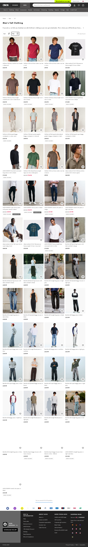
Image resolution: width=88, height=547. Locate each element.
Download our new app (63, 1)
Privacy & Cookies (70, 545)
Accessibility (82, 545)
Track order (26, 521)
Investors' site (42, 525)
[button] (72, 525)
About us (41, 517)
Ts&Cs (77, 545)
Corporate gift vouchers (60, 522)
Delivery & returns (27, 524)
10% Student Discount (28, 529)
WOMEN (15, 5)
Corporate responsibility (45, 522)
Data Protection (27, 534)
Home (4, 18)
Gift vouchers (58, 520)
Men (10, 18)
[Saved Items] (79, 5)
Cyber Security (42, 527)
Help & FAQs (76, 1)
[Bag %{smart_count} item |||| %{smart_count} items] (83, 5)
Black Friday (58, 525)
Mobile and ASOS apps (60, 517)
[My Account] (74, 5)
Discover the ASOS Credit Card (61, 531)
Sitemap (25, 531)
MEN (25, 5)
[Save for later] (20, 59)
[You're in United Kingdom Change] (83, 1)
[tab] (5, 10)
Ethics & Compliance (28, 537)
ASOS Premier (26, 526)
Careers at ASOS (43, 520)
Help (24, 519)
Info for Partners (58, 527)
